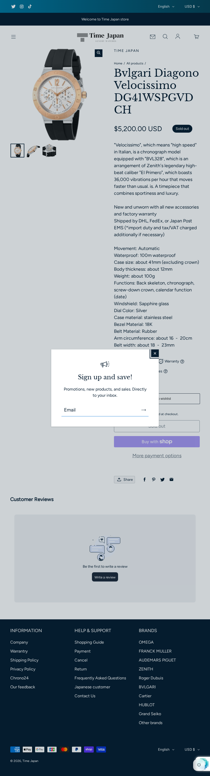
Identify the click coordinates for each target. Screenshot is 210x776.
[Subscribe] (143, 410)
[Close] (155, 353)
